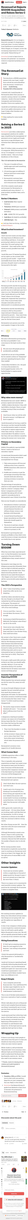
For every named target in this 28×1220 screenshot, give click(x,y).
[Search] (25, 1152)
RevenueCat (5, 132)
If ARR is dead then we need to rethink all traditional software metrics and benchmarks (9, 1159)
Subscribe (19, 2)
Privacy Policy (19, 1206)
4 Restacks (19, 1101)
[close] (23, 1168)
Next (23, 1112)
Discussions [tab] (13, 1152)
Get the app (20, 1215)
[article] (14, 1160)
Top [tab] (3, 1152)
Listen (24, 21)
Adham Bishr (8, 1137)
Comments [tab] (5, 1123)
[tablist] (8, 1122)
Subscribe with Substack (15, 1199)
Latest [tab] (7, 1152)
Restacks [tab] (11, 1123)
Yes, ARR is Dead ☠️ (7, 1157)
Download (4, 56)
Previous (6, 1112)
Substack (8, 1218)
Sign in (24, 2)
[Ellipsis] (26, 1137)
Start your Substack (10, 1215)
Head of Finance (7, 225)
